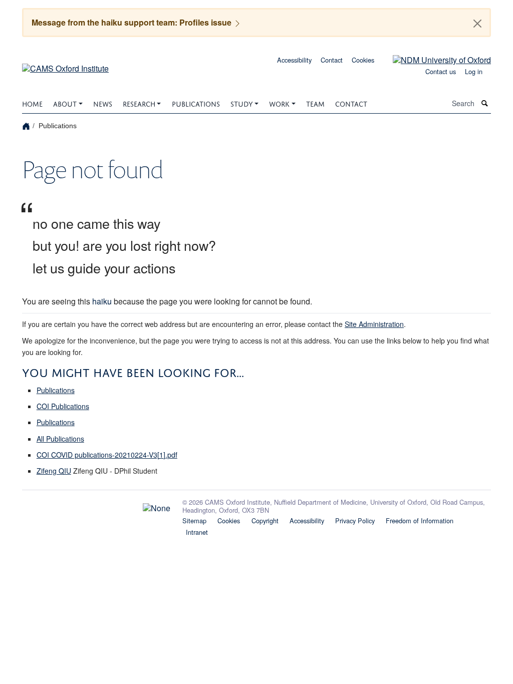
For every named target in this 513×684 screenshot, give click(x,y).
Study (241, 103)
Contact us (440, 71)
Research (139, 103)
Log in (473, 71)
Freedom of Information (419, 520)
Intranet (197, 532)
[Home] (27, 125)
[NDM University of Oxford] (434, 59)
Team (315, 103)
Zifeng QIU (54, 471)
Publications (196, 103)
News (102, 103)
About (65, 103)
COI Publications (63, 406)
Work (279, 103)
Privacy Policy (355, 520)
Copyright (265, 520)
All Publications (60, 439)
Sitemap (194, 520)
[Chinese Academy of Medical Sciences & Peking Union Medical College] (96, 505)
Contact (332, 60)
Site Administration (374, 324)
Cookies (363, 60)
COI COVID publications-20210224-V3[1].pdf (107, 455)
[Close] (477, 24)
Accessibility (294, 60)
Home (32, 103)
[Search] (485, 103)
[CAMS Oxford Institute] (65, 65)
